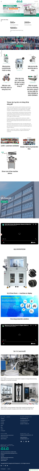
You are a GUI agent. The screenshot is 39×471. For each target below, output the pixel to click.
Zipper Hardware (4, 438)
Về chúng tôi (3, 430)
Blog (1, 427)
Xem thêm (19, 46)
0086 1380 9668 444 (23, 437)
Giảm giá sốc (3, 420)
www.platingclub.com (24, 421)
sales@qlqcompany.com (24, 438)
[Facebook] (21, 441)
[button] (14, 14)
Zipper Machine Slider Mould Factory (7, 435)
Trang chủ (2, 418)
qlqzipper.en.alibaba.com (24, 423)
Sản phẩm (2, 423)
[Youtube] (28, 441)
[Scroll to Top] (37, 465)
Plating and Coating (4, 436)
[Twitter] (24, 441)
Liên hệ (2, 428)
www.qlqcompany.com (24, 418)
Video (2, 425)
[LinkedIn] (26, 441)
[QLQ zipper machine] (19, 1)
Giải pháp (2, 421)
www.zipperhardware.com (24, 420)
